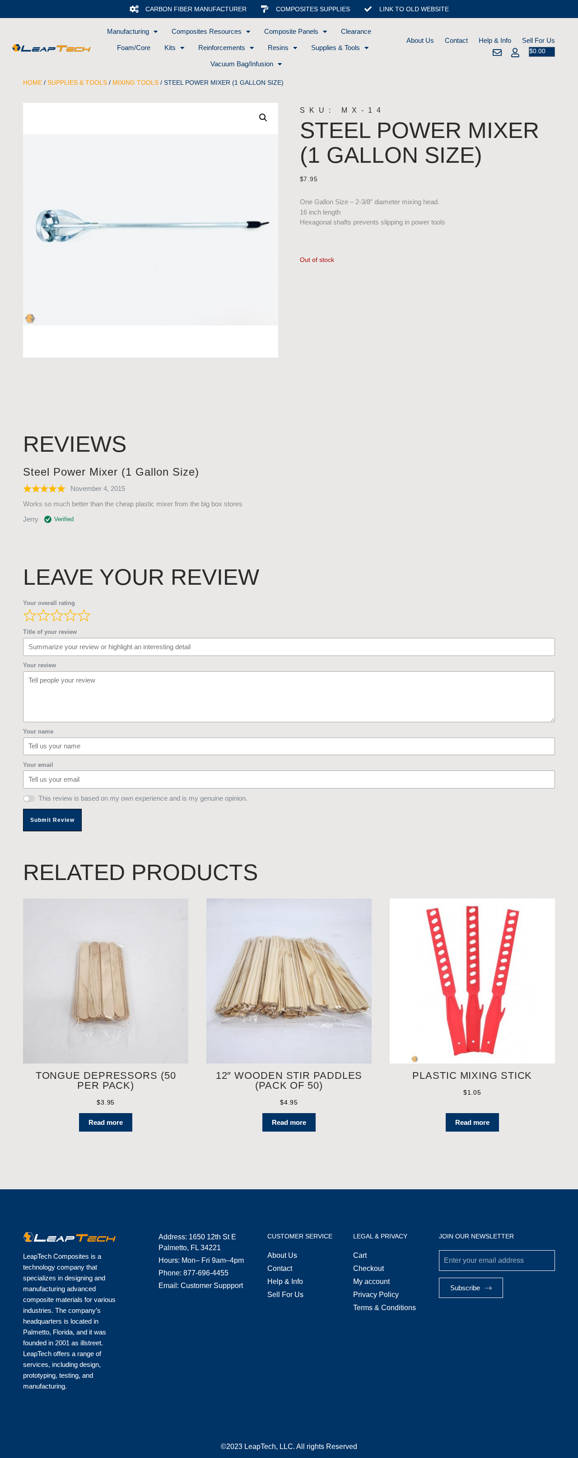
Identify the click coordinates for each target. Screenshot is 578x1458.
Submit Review (52, 820)
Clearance (356, 31)
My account (371, 1281)
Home (32, 82)
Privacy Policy (376, 1294)
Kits (170, 47)
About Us (420, 40)
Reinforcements (221, 47)
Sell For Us (538, 40)
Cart (360, 1255)
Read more (106, 1122)
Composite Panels (291, 31)
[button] (263, 118)
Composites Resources (207, 31)
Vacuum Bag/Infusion (241, 64)
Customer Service (299, 1236)
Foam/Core (133, 47)
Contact (456, 40)
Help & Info (495, 40)
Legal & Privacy (380, 1236)
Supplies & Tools (335, 47)
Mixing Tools (135, 82)
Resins (278, 47)
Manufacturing (128, 31)
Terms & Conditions (384, 1307)
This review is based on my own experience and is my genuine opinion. (142, 798)
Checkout (368, 1268)
